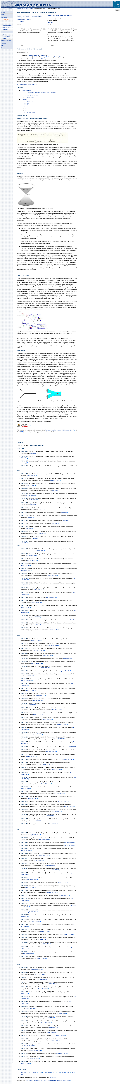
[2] (21, 467)
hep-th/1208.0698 (61, 724)
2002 (49, 1072)
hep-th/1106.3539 (29, 887)
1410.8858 (23, 543)
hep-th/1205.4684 (30, 705)
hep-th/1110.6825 (41, 958)
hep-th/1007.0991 (61, 1013)
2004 (40, 1072)
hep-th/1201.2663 (53, 645)
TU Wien (19, 8)
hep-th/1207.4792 (38, 714)
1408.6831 (54, 523)
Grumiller (34, 59)
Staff (2, 14)
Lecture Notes (6, 36)
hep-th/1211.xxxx (25, 788)
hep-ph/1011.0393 (36, 1050)
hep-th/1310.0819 (35, 617)
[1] (26, 463)
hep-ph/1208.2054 (56, 811)
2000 (58, 1072)
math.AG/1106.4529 (36, 969)
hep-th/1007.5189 (49, 1018)
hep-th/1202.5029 (47, 655)
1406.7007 (41, 509)
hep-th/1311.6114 (37, 625)
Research (4, 17)
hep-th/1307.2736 (25, 585)
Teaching (3, 32)
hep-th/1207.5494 (56, 769)
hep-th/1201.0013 (36, 640)
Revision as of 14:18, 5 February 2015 (28, 16)
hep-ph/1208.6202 (36, 821)
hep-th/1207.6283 (47, 719)
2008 (25, 1072)
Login (2, 48)
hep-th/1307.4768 (38, 589)
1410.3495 (28, 528)
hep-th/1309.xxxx (25, 607)
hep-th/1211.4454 (59, 793)
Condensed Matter (7, 25)
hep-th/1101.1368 (34, 834)
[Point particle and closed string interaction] (40, 399)
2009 (22, 1072)
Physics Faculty (25, 8)
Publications (5, 27)
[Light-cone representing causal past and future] (26, 206)
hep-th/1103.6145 (50, 865)
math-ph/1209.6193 (67, 759)
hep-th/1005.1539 (30, 1008)
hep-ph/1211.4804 (54, 824)
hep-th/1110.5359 (42, 939)
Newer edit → (51, 22)
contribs (28, 19)
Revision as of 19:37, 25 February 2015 (58, 15)
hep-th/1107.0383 (51, 892)
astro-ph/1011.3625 (61, 1053)
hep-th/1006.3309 (42, 979)
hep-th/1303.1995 (25, 565)
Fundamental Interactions (6, 20)
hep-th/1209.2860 (59, 739)
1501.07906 (33, 453)
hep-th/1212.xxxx (32, 798)
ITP (31, 8)
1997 (72, 1072)
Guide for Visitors (6, 40)
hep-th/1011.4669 (33, 1058)
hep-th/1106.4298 (32, 879)
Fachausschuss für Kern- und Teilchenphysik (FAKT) (59, 430)
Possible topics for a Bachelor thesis (27, 84)
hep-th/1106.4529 (62, 882)
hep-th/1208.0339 (37, 734)
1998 (68, 1072)
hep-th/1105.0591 (54, 870)
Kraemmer (50, 57)
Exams (4, 38)
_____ (23, 425)
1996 (22, 1074)
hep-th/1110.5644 (44, 931)
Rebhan (56, 57)
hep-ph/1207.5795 (57, 709)
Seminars (5, 29)
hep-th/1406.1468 (31, 475)
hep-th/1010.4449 (53, 1027)
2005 (35, 1072)
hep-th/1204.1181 (64, 671)
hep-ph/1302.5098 (32, 560)
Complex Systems (7, 23)
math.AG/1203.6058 (43, 668)
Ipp (45, 57)
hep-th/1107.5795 (44, 944)
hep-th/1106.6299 (38, 860)
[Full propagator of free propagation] (42, 143)
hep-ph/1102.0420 (69, 845)
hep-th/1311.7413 (53, 629)
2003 (45, 1072)
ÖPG (20, 432)
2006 (32, 1072)
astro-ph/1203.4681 (36, 663)
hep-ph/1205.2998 (37, 700)
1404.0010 (55, 490)
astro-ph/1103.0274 (26, 850)
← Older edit (20, 21)
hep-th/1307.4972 (51, 597)
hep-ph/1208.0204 (62, 801)
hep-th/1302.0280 (38, 551)
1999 (63, 1072)
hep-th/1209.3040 (71, 747)
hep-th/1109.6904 (28, 953)
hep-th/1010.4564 (51, 1032)
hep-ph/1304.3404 (25, 570)
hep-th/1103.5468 (44, 855)
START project (44, 59)
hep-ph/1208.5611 (48, 816)
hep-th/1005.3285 (43, 989)
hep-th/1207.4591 (47, 764)
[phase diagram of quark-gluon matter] (32, 330)
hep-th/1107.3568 (31, 912)
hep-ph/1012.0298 (29, 1045)
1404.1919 (33, 504)
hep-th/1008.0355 (46, 1023)
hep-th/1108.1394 (35, 921)
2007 (29, 1072)
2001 (54, 1072)
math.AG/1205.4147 (26, 680)
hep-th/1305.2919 (52, 575)
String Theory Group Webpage (36, 55)
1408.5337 (30, 517)
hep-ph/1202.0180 (39, 650)
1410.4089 (42, 533)
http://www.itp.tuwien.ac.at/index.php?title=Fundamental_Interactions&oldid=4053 (48, 1080)
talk (24, 19)
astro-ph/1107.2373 (64, 895)
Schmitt (61, 57)
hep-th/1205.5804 (29, 676)
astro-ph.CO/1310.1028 (68, 620)
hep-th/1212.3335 (51, 751)
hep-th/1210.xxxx (46, 783)
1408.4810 (65, 520)
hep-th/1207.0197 (30, 690)
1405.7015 (34, 500)
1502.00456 (24, 458)
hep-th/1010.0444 (39, 974)
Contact (3, 43)
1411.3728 (34, 538)
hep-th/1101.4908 (44, 839)
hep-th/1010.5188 (53, 1041)
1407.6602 (64, 512)
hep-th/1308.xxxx (36, 602)
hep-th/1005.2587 (50, 984)
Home (3, 12)
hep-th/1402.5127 (30, 485)
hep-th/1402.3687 (54, 480)
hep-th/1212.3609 (30, 756)
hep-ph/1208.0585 (69, 806)
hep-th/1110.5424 (68, 934)
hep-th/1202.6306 (67, 658)
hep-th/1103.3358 (69, 842)
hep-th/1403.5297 (30, 495)
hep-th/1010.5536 (60, 1035)
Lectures (4, 34)
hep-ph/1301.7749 (31, 555)
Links (2, 45)
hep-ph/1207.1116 (40, 695)
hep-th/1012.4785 (25, 1063)
